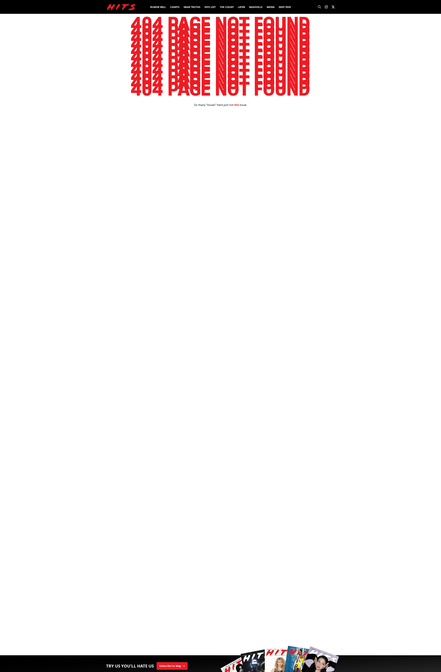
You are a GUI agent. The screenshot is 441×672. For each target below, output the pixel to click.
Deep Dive (285, 7)
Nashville (256, 7)
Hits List (210, 7)
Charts (175, 7)
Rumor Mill (158, 7)
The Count (227, 7)
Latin (241, 7)
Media (271, 7)
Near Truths (192, 7)
